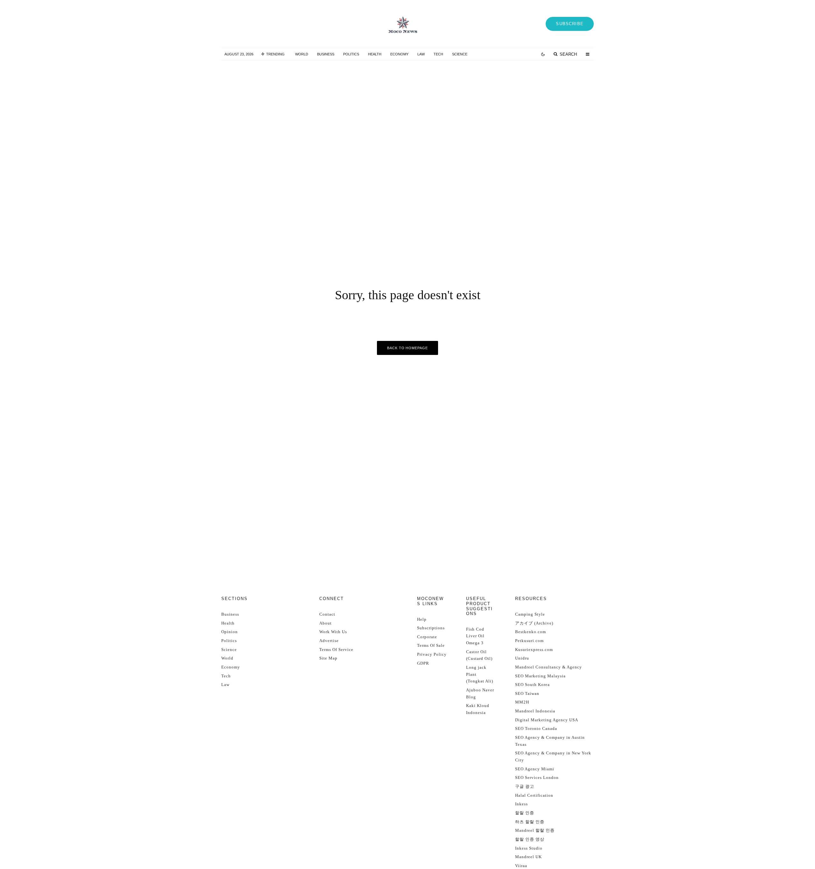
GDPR (423, 663)
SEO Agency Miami (534, 769)
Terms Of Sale (431, 645)
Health (374, 54)
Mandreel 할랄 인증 (535, 830)
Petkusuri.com (529, 640)
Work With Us (333, 631)
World (301, 54)
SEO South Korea (532, 684)
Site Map (328, 658)
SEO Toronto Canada (536, 728)
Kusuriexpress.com (534, 649)
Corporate (427, 636)
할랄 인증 (524, 812)
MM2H (522, 702)
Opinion (229, 631)
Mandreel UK (528, 856)
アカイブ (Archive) (534, 623)
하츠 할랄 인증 (529, 821)
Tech (438, 54)
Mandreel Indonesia (535, 711)
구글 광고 (524, 786)
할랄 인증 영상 (529, 839)
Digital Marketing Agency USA (546, 719)
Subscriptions (431, 627)
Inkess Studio (528, 848)
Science (459, 54)
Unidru (522, 658)
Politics (351, 54)
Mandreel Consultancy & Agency (548, 667)
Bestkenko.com (530, 631)
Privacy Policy (432, 654)
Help (422, 619)
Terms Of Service (336, 649)
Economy (399, 54)
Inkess (521, 804)
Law (421, 54)
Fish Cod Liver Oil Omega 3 (475, 636)
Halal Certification (534, 795)
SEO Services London (537, 777)
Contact (327, 614)
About (325, 623)
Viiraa (521, 865)
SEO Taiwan (527, 693)
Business (325, 54)
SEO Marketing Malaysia (540, 676)
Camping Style (530, 614)
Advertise (329, 640)
